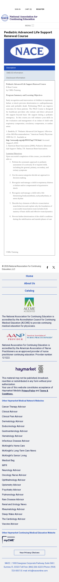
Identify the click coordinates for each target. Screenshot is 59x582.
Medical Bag (8, 460)
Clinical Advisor (9, 411)
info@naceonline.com (38, 571)
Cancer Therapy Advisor (14, 406)
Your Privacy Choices (29, 553)
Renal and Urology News (14, 504)
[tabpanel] (29, 169)
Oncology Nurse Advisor (14, 475)
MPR (4, 465)
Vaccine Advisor (10, 524)
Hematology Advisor (12, 436)
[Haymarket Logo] (29, 369)
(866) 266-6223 (35, 567)
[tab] (29, 68)
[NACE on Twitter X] (53, 267)
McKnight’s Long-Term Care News (19, 450)
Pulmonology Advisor (12, 494)
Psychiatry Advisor (11, 489)
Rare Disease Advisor (13, 499)
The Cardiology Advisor (13, 519)
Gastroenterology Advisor (15, 431)
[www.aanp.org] (29, 338)
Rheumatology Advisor (13, 509)
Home (29, 275)
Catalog (29, 290)
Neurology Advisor (11, 470)
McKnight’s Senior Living (14, 455)
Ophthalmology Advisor (13, 480)
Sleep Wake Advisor (12, 514)
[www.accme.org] (29, 305)
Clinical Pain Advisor (12, 416)
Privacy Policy (28, 391)
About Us (29, 283)
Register (40, 9)
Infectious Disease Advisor (16, 441)
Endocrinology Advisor (13, 426)
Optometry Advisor (11, 484)
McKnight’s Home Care (13, 445)
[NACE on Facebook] (47, 267)
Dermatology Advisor (12, 421)
